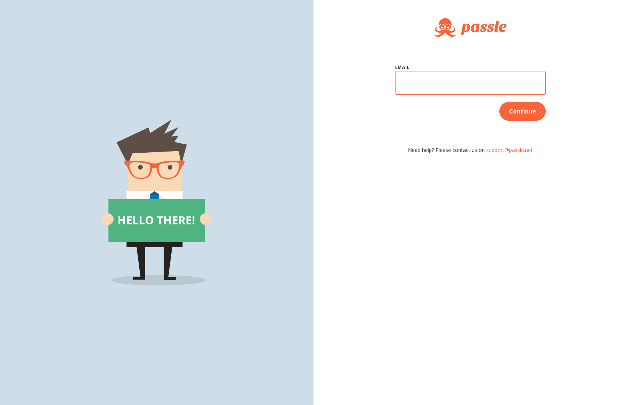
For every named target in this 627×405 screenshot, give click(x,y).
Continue (522, 111)
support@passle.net (509, 149)
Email (402, 67)
